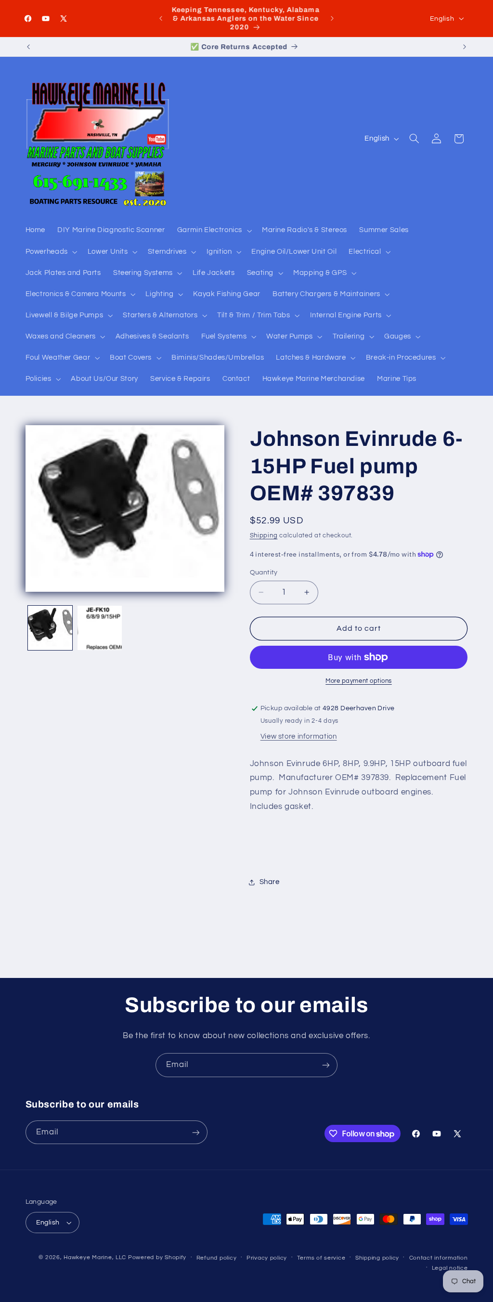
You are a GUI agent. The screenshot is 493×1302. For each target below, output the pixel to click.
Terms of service (321, 1258)
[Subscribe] (326, 1065)
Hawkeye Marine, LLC (95, 1257)
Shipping (264, 536)
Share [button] (269, 881)
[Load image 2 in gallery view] (100, 628)
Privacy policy (266, 1258)
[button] (213, 230)
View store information (298, 736)
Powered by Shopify (157, 1257)
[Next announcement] (332, 18)
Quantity (264, 572)
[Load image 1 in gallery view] (50, 628)
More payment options (358, 681)
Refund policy (216, 1258)
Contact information (438, 1258)
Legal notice (450, 1268)
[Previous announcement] (160, 18)
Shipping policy (377, 1258)
